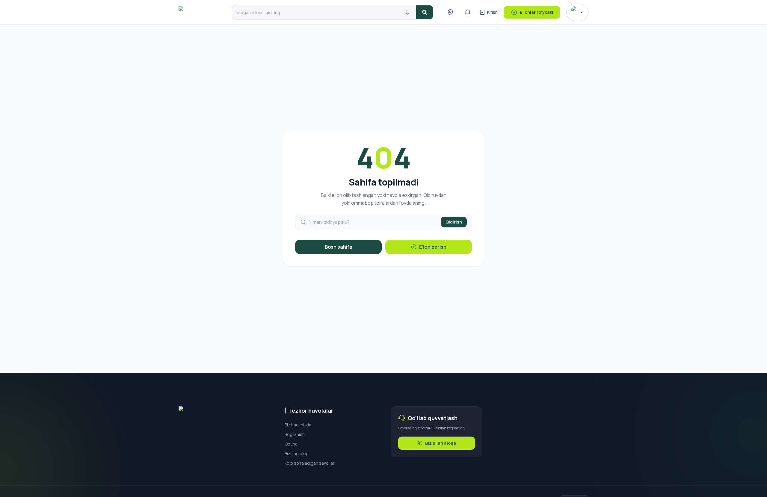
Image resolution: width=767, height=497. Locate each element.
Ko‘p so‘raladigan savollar (309, 463)
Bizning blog (297, 453)
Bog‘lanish (295, 434)
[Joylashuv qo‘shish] (450, 12)
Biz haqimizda (298, 425)
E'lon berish (432, 247)
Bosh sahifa (338, 247)
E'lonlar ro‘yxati (536, 12)
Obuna (291, 444)
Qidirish (454, 222)
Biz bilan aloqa (440, 443)
